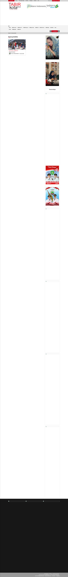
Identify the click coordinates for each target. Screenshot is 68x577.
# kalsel (16, 0)
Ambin (10, 27)
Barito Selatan (11, 50)
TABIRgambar (14, 29)
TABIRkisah (37, 27)
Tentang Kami (46, 573)
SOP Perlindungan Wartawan (39, 575)
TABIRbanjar (47, 27)
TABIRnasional (14, 27)
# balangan (31, 0)
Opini (55, 27)
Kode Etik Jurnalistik (56, 573)
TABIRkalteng (25, 27)
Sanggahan (58, 575)
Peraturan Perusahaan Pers (55, 574)
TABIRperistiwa (31, 27)
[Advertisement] (34, 18)
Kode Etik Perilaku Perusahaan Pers (44, 574)
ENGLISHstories (42, 27)
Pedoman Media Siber (48, 575)
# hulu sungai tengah (21, 0)
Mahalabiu (51, 27)
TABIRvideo (19, 29)
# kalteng (27, 0)
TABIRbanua (19, 27)
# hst (38, 0)
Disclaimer (53, 575)
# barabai (35, 0)
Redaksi (50, 573)
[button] (51, 31)
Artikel (10, 29)
